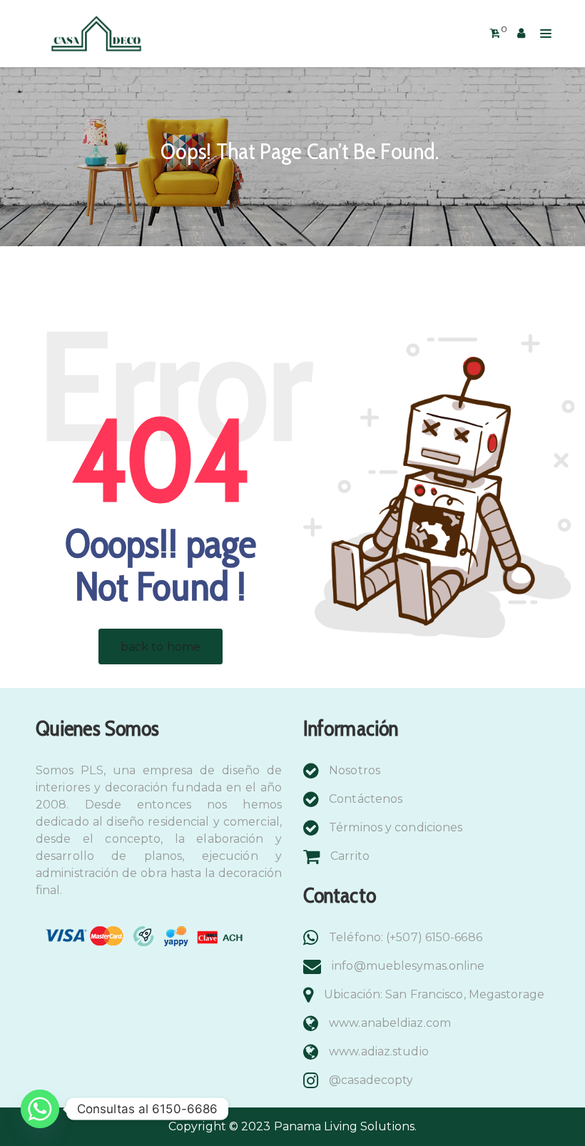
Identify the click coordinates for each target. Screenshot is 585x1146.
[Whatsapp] (40, 1109)
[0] (494, 33)
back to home (160, 647)
